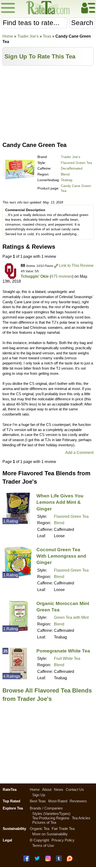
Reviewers (78, 801)
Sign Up (38, 795)
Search (82, 23)
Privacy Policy (63, 840)
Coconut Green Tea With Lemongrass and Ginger (61, 556)
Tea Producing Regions (50, 818)
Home (7, 36)
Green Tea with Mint (71, 617)
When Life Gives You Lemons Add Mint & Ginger (59, 502)
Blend (65, 174)
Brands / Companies (46, 808)
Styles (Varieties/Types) (51, 813)
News (58, 789)
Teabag (66, 180)
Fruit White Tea (67, 658)
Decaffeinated (71, 168)
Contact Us (75, 789)
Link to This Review (76, 265)
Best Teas (38, 801)
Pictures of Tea (44, 822)
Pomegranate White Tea (63, 650)
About (46, 789)
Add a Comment (79, 452)
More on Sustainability (50, 834)
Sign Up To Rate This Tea (39, 56)
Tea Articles (81, 818)
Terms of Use (43, 845)
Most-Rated (57, 801)
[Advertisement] (48, 102)
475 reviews (61, 276)
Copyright (41, 840)
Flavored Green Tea (76, 163)
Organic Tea (39, 828)
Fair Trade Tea (63, 828)
